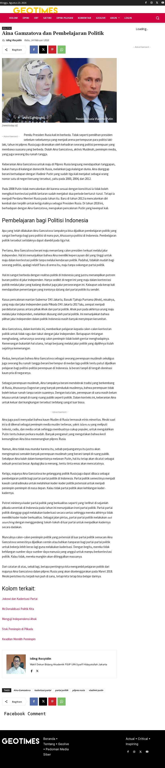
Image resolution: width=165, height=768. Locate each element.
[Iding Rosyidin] (16, 664)
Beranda (49, 739)
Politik (7, 28)
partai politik (61, 690)
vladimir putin (96, 690)
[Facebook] (146, 3)
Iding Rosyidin (14, 40)
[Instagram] (151, 3)
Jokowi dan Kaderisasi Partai (19, 599)
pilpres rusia (78, 690)
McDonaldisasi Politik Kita (18, 609)
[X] (157, 3)
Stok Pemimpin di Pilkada (18, 629)
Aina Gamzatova (22, 690)
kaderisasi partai (42, 690)
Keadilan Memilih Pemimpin (19, 639)
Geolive (63, 744)
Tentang (49, 744)
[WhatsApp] (62, 50)
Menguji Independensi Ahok (19, 619)
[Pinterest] (52, 50)
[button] (157, 18)
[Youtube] (162, 3)
